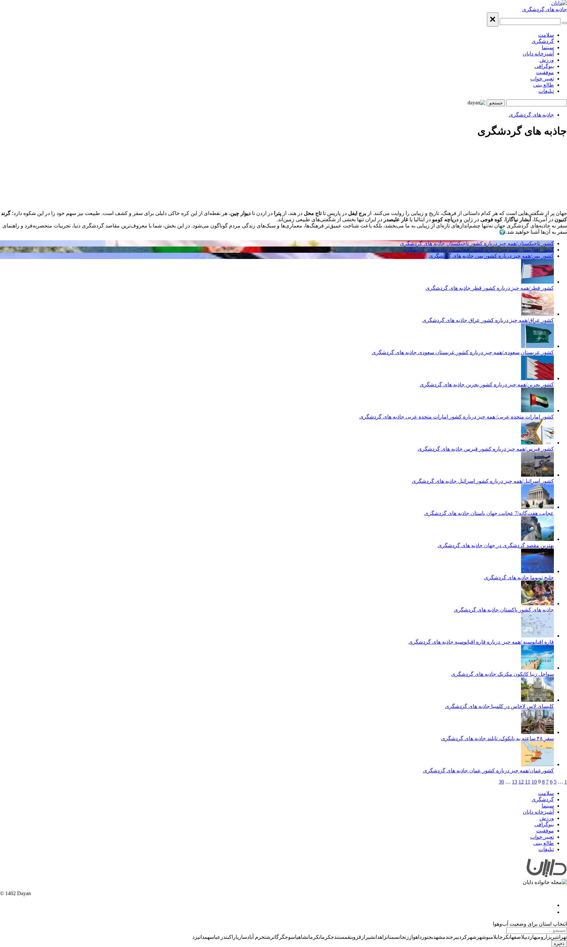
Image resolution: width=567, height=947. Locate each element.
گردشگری (543, 41)
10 (534, 782)
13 (514, 782)
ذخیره (559, 943)
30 (501, 782)
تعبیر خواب (542, 78)
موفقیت (545, 72)
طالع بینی (543, 85)
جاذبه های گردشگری (544, 9)
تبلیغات (546, 91)
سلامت (546, 35)
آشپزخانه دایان (538, 53)
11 (527, 782)
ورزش (546, 60)
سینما (548, 47)
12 (521, 782)
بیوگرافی (544, 66)
